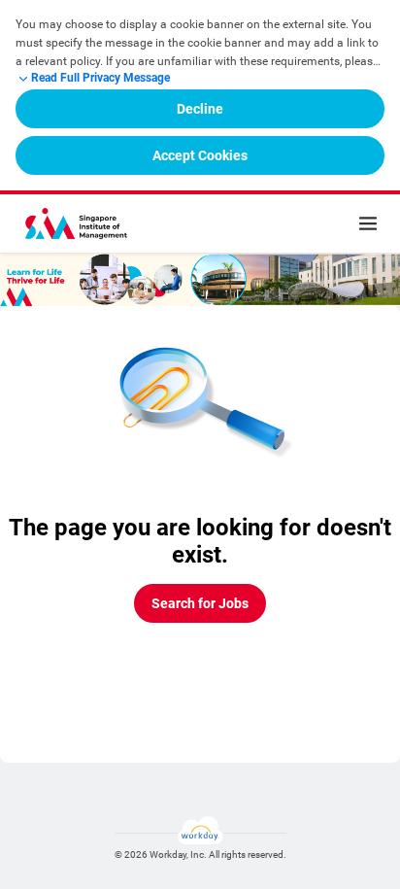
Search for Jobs (200, 603)
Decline (200, 109)
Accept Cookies (200, 155)
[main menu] (368, 223)
